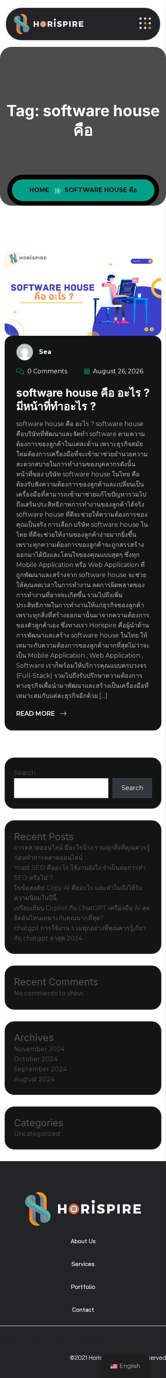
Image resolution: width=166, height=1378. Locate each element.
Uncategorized (37, 1133)
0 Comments (46, 371)
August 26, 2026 (117, 371)
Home (41, 190)
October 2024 (36, 1059)
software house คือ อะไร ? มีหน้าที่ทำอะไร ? (83, 399)
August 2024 (34, 1079)
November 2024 (39, 1049)
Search (25, 773)
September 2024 (40, 1069)
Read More (36, 713)
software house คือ (100, 190)
